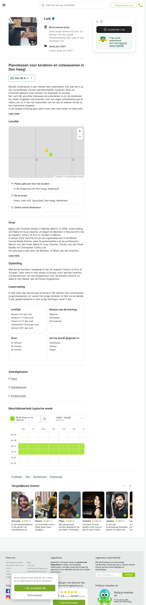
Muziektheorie (18, 387)
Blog (29, 562)
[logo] (23, 5)
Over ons (30, 565)
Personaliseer (34, 595)
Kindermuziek (18, 395)
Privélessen (16, 476)
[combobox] (74, 5)
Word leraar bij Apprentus (37, 568)
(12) (29, 521)
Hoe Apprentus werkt (14, 562)
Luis (47, 18)
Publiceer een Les (124, 5)
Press (8, 574)
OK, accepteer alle (36, 588)
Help (8, 571)
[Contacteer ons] (140, 5)
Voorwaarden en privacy (36, 571)
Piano (14, 378)
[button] (101, 22)
